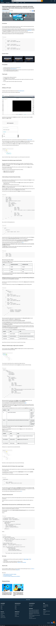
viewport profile (29, 139)
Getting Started (3, 613)
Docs (41, 625)
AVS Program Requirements (32, 618)
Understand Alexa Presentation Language (9, 574)
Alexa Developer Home (52, 625)
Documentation (3, 615)
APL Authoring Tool (14, 68)
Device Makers (8, 2)
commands (24, 562)
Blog (48, 625)
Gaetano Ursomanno (5, 10)
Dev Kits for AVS (17, 616)
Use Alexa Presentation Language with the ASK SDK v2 (11, 576)
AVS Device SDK (17, 614)
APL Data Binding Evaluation (7, 575)
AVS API (16, 615)
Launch (2, 609)
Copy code (4, 37)
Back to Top (28, 599)
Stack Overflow (45, 625)
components (19, 562)
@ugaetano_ (18, 569)
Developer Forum (3, 616)
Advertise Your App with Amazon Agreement (34, 615)
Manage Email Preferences (46, 614)
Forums (44, 613)
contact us (32, 568)
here (20, 67)
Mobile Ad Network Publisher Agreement (34, 612)
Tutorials (2, 614)
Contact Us (44, 612)
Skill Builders (2, 2)
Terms (39, 625)
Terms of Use (30, 617)
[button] (2, 625)
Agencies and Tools (3, 617)
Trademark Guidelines (31, 616)
